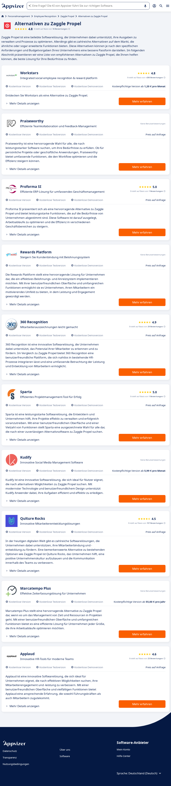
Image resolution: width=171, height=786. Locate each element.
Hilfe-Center (123, 756)
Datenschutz (10, 751)
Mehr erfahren (142, 101)
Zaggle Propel (67, 16)
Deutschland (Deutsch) (142, 773)
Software (65, 756)
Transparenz (10, 757)
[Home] (2, 16)
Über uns (65, 749)
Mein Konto (123, 749)
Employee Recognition (45, 16)
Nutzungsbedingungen (16, 764)
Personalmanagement (19, 16)
